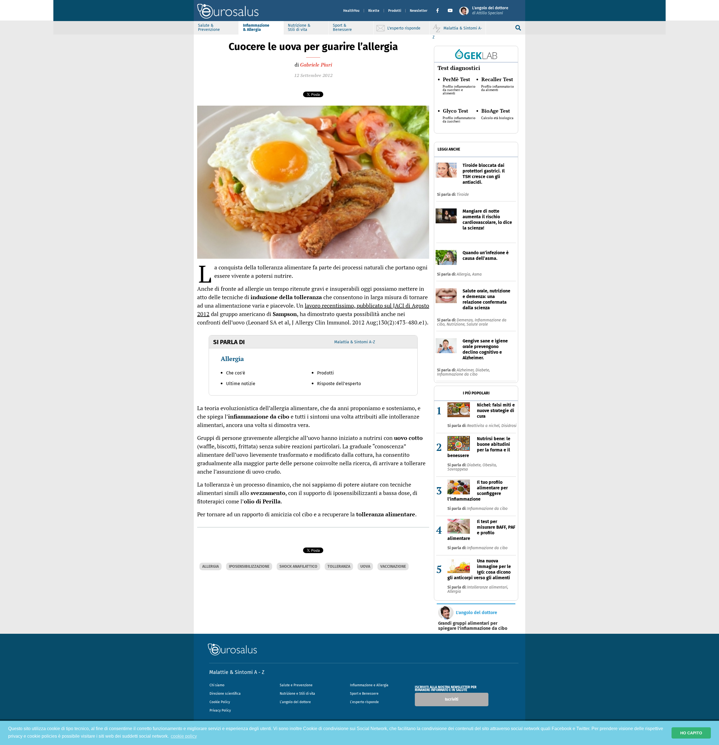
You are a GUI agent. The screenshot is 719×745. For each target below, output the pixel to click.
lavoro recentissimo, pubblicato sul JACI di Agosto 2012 (313, 310)
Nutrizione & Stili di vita (299, 27)
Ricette (373, 11)
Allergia (232, 359)
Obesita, (490, 465)
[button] (439, 10)
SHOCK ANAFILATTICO (298, 566)
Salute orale (477, 324)
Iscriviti (451, 699)
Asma (477, 274)
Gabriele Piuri (316, 64)
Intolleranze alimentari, (487, 587)
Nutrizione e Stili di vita (297, 694)
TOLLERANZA (338, 566)
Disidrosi (509, 425)
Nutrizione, (457, 324)
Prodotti (394, 11)
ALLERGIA (210, 566)
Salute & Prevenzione (209, 27)
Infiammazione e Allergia (369, 685)
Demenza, (466, 320)
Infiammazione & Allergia (256, 27)
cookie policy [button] (184, 736)
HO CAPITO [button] (691, 733)
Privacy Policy (220, 710)
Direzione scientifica (225, 694)
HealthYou (351, 11)
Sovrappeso (457, 469)
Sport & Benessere (342, 27)
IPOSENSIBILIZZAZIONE (249, 566)
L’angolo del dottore (295, 702)
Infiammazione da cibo (457, 374)
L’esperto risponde (364, 702)
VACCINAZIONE (393, 566)
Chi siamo (217, 685)
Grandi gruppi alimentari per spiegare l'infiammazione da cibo (472, 626)
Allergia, (464, 274)
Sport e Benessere (364, 694)
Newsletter (418, 11)
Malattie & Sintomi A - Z (236, 672)
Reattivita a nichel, (484, 425)
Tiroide (463, 194)
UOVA (365, 566)
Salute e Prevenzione (296, 685)
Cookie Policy (220, 702)
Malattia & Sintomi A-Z (354, 342)
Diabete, (482, 370)
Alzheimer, (466, 370)
